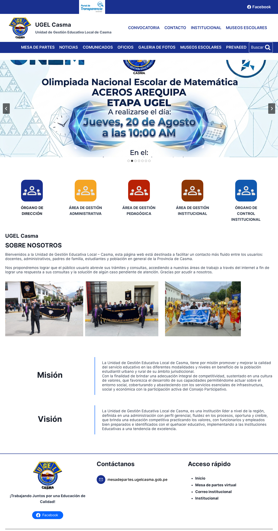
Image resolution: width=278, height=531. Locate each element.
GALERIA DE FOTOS (156, 47)
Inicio (200, 478)
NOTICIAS (68, 47)
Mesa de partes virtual (215, 485)
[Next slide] (271, 108)
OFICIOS (125, 47)
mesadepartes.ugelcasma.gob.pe (137, 479)
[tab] (128, 161)
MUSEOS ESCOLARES (246, 27)
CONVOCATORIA (144, 27)
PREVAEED (236, 47)
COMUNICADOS (98, 47)
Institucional (206, 498)
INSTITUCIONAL (206, 27)
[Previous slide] (6, 108)
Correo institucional (213, 492)
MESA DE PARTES (38, 47)
